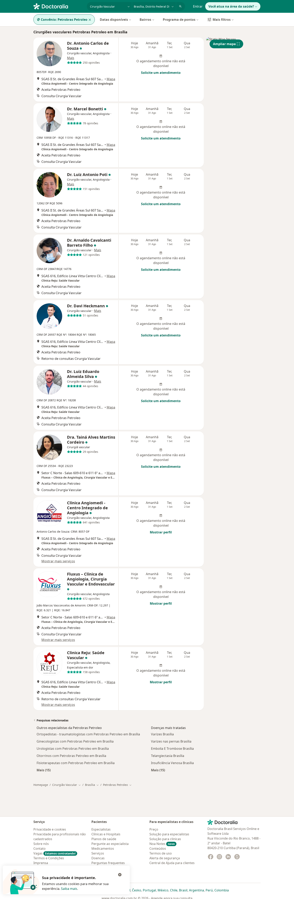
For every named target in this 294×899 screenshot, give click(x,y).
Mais (70, 58)
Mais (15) (44, 770)
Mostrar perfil (161, 532)
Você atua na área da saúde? (231, 6)
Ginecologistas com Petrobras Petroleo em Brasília (75, 741)
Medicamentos (102, 848)
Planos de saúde (103, 839)
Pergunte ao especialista (110, 844)
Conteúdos (157, 848)
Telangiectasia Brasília (167, 756)
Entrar (198, 6)
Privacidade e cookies (49, 829)
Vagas (54, 853)
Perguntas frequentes (108, 863)
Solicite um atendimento (161, 72)
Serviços (97, 853)
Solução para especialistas (169, 834)
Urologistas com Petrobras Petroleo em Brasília (73, 748)
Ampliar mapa (224, 44)
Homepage (40, 785)
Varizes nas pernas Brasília (171, 741)
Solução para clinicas (165, 839)
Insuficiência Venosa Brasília (172, 763)
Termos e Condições (48, 858)
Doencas (98, 858)
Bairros (145, 19)
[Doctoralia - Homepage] (58, 6)
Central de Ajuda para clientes (172, 863)
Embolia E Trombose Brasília (172, 748)
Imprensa (40, 863)
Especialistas (101, 829)
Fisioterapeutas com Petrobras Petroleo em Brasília (76, 763)
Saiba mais (69, 888)
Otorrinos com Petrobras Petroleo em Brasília (71, 756)
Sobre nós (41, 844)
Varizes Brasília (162, 734)
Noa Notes (162, 844)
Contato (39, 848)
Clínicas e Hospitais (105, 834)
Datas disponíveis (114, 19)
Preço (153, 829)
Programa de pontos (179, 19)
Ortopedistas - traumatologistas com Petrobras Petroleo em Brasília (88, 734)
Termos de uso (160, 853)
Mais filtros (222, 19)
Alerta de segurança (164, 858)
